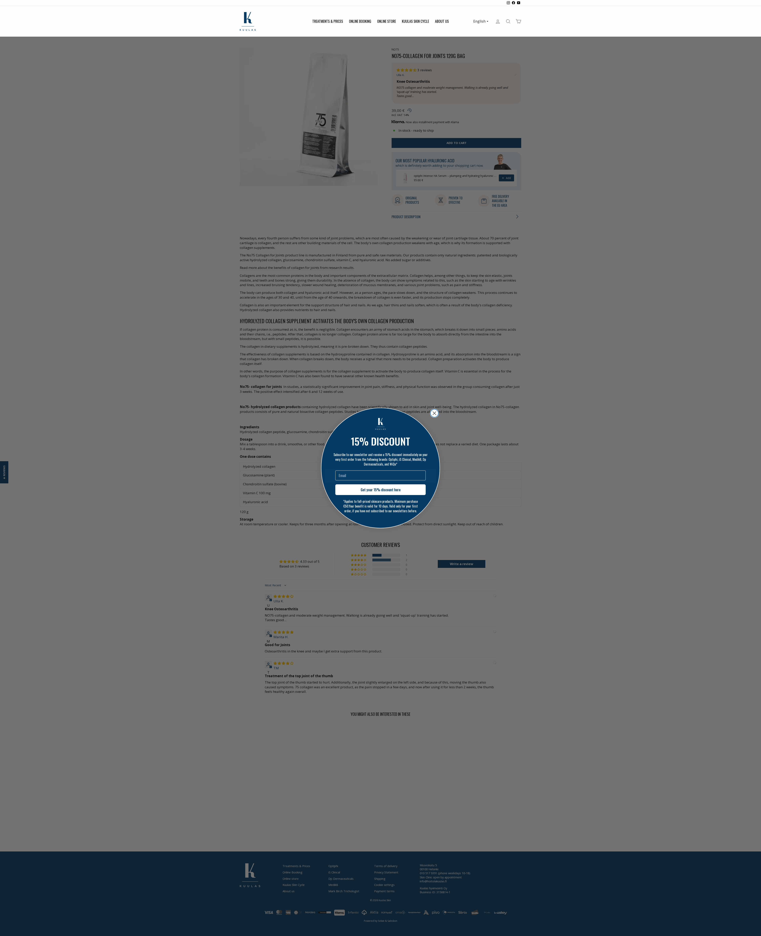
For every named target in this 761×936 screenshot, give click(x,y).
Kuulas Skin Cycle (415, 21)
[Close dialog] (434, 413)
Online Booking (360, 21)
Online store (386, 21)
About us (442, 21)
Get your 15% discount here (381, 489)
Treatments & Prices (327, 21)
